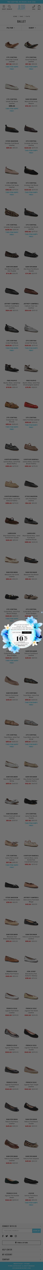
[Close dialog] (41, 612)
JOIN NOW (27, 632)
